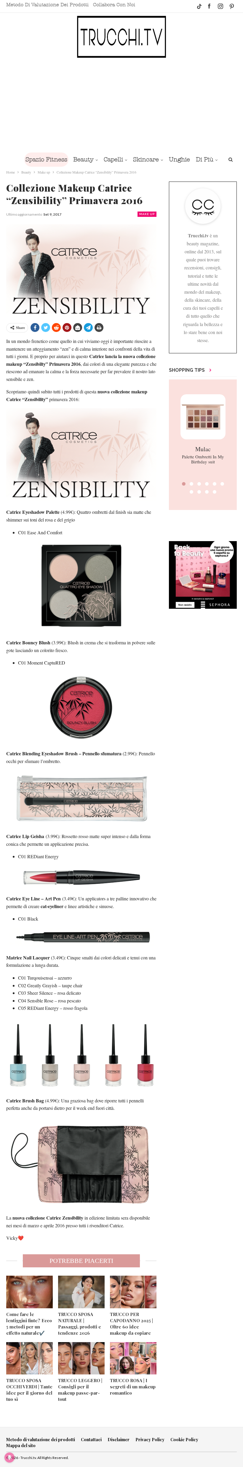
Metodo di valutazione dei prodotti (47, 4)
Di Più (204, 159)
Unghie (179, 159)
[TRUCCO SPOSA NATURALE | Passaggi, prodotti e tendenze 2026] (81, 1292)
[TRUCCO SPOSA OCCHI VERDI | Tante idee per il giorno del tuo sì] (29, 1358)
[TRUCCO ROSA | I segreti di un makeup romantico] (133, 1358)
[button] (184, 484)
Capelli (113, 159)
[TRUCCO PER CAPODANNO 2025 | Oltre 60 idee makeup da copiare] (133, 1292)
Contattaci (91, 1439)
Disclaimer (119, 1439)
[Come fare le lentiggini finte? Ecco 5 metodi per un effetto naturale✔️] (29, 1292)
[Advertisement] (121, 104)
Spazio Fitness (46, 159)
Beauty (83, 159)
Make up (147, 214)
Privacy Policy (149, 1439)
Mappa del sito (21, 1445)
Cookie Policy (184, 1439)
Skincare (146, 159)
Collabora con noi (114, 4)
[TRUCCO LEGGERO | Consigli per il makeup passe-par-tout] (81, 1358)
